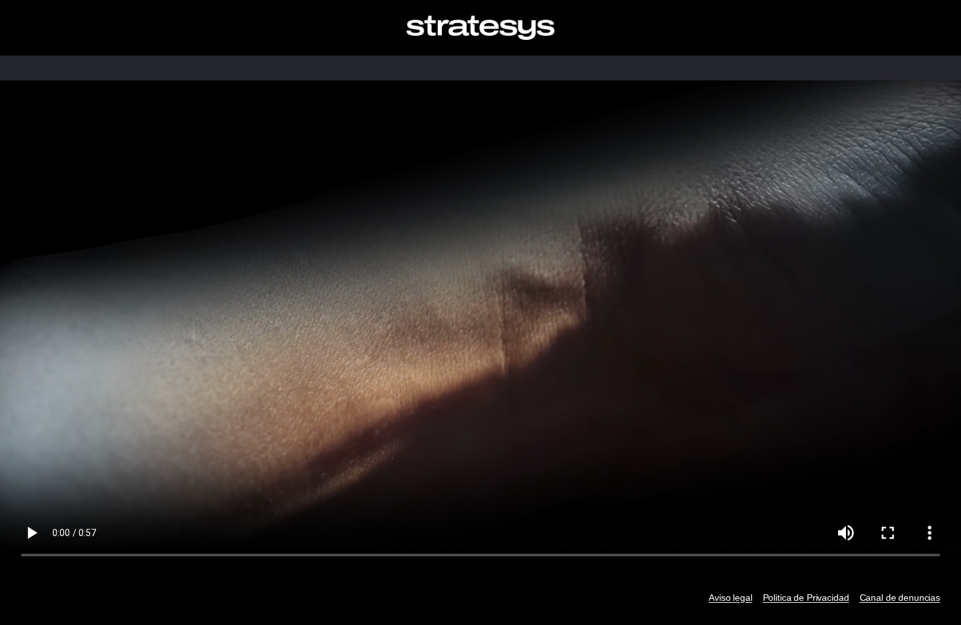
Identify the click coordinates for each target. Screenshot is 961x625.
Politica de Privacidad (806, 597)
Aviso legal (730, 597)
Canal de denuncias (900, 597)
